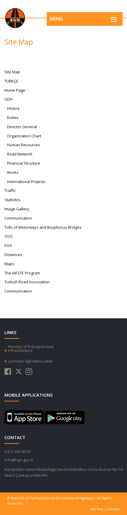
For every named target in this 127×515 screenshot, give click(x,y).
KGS (8, 245)
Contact (114, 509)
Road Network (19, 154)
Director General (22, 126)
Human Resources (23, 144)
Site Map (97, 509)
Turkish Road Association (27, 281)
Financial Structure (23, 163)
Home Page (14, 90)
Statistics (12, 199)
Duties (13, 117)
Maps (9, 263)
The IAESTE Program (22, 273)
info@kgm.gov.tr (18, 459)
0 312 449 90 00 (17, 451)
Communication (18, 291)
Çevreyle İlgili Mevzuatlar (30, 361)
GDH (8, 99)
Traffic (10, 190)
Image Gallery (16, 209)
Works (13, 172)
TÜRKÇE (11, 81)
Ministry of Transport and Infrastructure (30, 348)
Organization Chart (24, 136)
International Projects (26, 181)
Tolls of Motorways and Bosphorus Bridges (43, 227)
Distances (13, 254)
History (13, 108)
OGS (8, 236)
